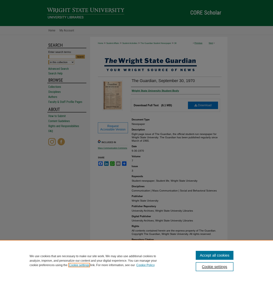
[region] (136, 260)
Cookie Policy (145, 265)
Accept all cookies (214, 255)
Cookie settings (79, 265)
